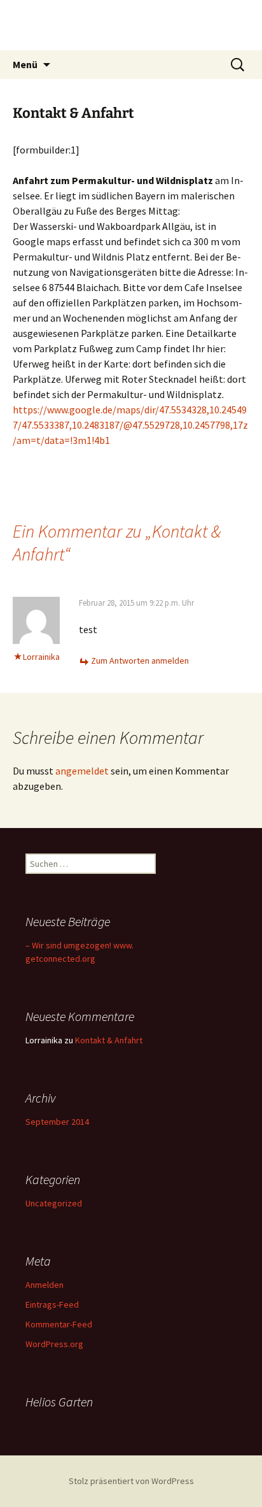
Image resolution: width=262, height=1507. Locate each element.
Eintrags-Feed (52, 1304)
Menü (25, 64)
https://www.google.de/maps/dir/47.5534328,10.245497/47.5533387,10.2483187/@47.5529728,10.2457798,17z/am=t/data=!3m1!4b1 (130, 424)
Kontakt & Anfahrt (108, 1040)
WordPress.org (54, 1344)
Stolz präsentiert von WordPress (131, 1481)
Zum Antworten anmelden (140, 660)
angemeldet (82, 770)
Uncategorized (53, 1203)
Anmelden (44, 1284)
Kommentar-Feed (58, 1324)
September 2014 (57, 1121)
